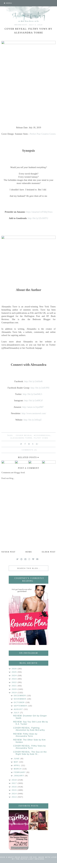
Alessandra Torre (21, 438)
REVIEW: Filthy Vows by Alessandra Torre (25, 735)
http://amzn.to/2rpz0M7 (33, 407)
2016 (15, 787)
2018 (15, 780)
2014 (15, 794)
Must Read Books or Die (22, 857)
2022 (15, 682)
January (19, 776)
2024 (15, 675)
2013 (15, 797)
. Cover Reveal (23, 435)
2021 (15, 686)
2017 (15, 783)
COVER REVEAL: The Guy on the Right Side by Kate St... (30, 753)
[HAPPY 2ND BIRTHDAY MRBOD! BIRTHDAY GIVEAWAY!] (38, 820)
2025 (15, 672)
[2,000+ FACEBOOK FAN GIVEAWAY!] (18, 820)
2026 (15, 669)
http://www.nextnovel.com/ (34, 413)
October (19, 702)
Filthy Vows (41, 438)
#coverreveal (42, 435)
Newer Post (8, 552)
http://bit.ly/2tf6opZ (33, 419)
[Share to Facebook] (25, 444)
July (17, 713)
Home (28, 552)
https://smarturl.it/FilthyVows (39, 212)
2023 (15, 679)
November (20, 699)
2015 (15, 790)
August (19, 709)
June (17, 759)
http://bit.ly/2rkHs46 (33, 381)
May (16, 762)
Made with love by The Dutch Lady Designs (34, 858)
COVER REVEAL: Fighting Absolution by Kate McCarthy (29, 729)
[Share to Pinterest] (29, 444)
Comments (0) (29, 450)
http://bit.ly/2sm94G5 (32, 394)
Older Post (49, 552)
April (17, 765)
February (20, 772)
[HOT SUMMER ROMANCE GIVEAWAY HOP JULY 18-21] (18, 840)
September (21, 706)
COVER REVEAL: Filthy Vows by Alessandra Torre (29, 747)
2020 (15, 689)
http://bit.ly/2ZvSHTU (38, 218)
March (18, 769)
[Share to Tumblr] (33, 444)
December (20, 696)
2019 (15, 692)
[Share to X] (21, 444)
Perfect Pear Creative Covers (43, 134)
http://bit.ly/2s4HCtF (33, 400)
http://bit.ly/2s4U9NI (40, 387)
